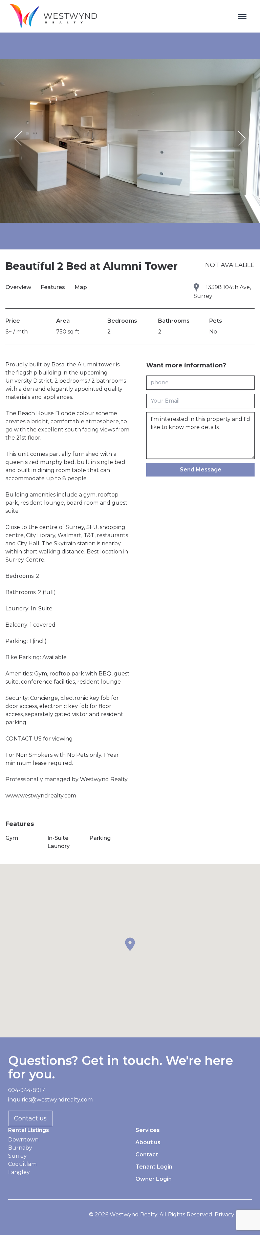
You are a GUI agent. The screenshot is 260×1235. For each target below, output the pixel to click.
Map (80, 287)
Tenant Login (153, 1166)
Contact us (30, 1118)
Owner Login (153, 1179)
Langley (19, 1172)
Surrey (17, 1156)
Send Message (200, 469)
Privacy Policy (233, 1214)
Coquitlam (22, 1164)
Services (147, 1130)
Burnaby (20, 1148)
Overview (18, 287)
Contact (146, 1154)
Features (53, 287)
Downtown (23, 1139)
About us (147, 1142)
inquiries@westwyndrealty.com (50, 1099)
